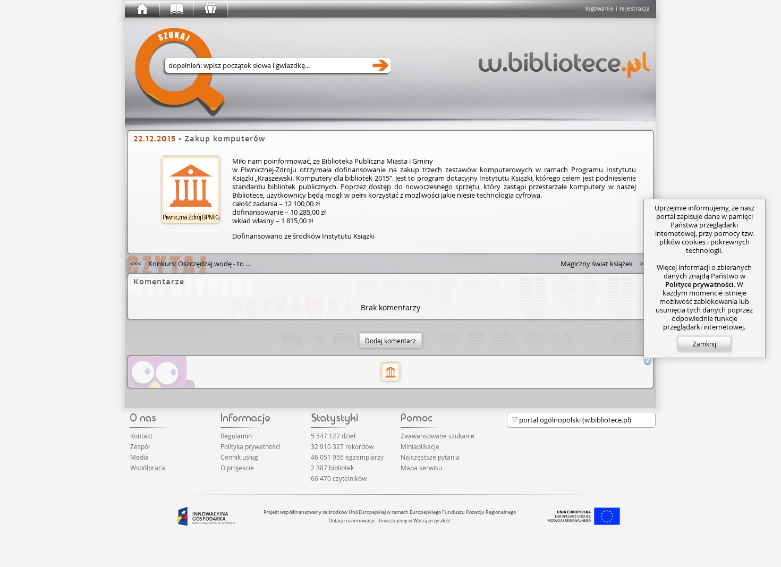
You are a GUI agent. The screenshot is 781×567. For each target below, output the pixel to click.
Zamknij (704, 344)
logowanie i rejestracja (617, 8)
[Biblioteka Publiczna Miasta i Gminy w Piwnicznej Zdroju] (390, 372)
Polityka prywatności (250, 446)
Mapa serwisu (421, 467)
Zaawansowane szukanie (437, 435)
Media (139, 457)
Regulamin (236, 435)
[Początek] (142, 9)
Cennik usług (239, 457)
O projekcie (237, 467)
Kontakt (141, 435)
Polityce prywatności (699, 284)
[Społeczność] (210, 9)
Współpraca (147, 467)
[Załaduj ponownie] (647, 361)
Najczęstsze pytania (430, 457)
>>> (606, 263)
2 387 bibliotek (332, 467)
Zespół (140, 446)
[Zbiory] (176, 9)
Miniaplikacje (420, 446)
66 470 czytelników (339, 478)
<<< (195, 263)
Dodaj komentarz (390, 340)
